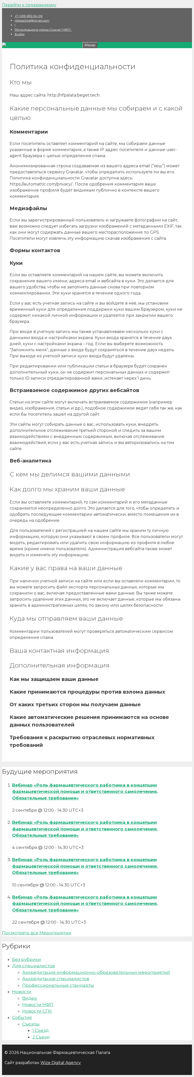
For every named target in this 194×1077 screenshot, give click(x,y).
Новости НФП (37, 1004)
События (22, 1017)
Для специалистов (33, 965)
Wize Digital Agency (60, 1062)
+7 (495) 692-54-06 (28, 16)
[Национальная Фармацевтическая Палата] (42, 45)
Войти (20, 34)
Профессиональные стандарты (58, 985)
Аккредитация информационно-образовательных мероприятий (96, 972)
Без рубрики (26, 959)
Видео (29, 998)
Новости (21, 991)
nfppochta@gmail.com (32, 20)
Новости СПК (37, 1011)
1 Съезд (40, 1030)
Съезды (31, 1024)
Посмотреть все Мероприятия (36, 932)
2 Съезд (41, 1036)
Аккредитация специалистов (55, 978)
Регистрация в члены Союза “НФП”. (43, 29)
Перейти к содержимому (29, 5)
